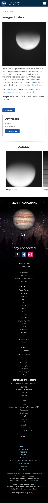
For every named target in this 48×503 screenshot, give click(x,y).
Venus (24, 299)
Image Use (24, 458)
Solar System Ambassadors (24, 431)
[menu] (44, 3)
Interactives (24, 425)
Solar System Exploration (12, 3)
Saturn (24, 311)
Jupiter (24, 235)
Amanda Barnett (29, 484)
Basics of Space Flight (24, 428)
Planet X (24, 342)
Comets (24, 396)
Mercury (24, 296)
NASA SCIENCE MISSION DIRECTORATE (24, 461)
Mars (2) (24, 360)
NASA (3, 3)
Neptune (24, 317)
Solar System (24, 263)
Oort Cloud (24, 275)
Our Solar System (24, 267)
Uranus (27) (24, 369)
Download (12, 131)
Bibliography (24, 449)
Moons (24, 347)
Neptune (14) (24, 372)
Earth (24, 302)
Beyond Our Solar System (24, 278)
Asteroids (24, 393)
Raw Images (7, 12)
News (24, 404)
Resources (24, 410)
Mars (24, 305)
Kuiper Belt (24, 273)
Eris (24, 335)
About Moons (24, 350)
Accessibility (24, 469)
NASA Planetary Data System (30, 85)
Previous (5, 222)
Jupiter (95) (24, 363)
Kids (24, 422)
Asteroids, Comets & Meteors (24, 380)
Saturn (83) (24, 366)
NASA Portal (24, 463)
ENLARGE (8, 110)
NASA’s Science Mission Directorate (24, 480)
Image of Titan (12, 189)
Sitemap (24, 466)
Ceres (24, 326)
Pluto (24, 323)
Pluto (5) (24, 375)
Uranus (24, 314)
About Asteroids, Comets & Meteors (24, 383)
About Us (24, 446)
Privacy (24, 455)
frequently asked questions (17, 92)
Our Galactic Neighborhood (12, 8)
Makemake (24, 329)
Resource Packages (24, 434)
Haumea (24, 332)
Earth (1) (24, 357)
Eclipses (24, 281)
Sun (24, 269)
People (24, 416)
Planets (24, 287)
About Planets (24, 290)
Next (43, 222)
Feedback (24, 452)
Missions (24, 419)
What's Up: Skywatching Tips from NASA (24, 407)
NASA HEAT (24, 437)
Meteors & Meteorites (24, 390)
